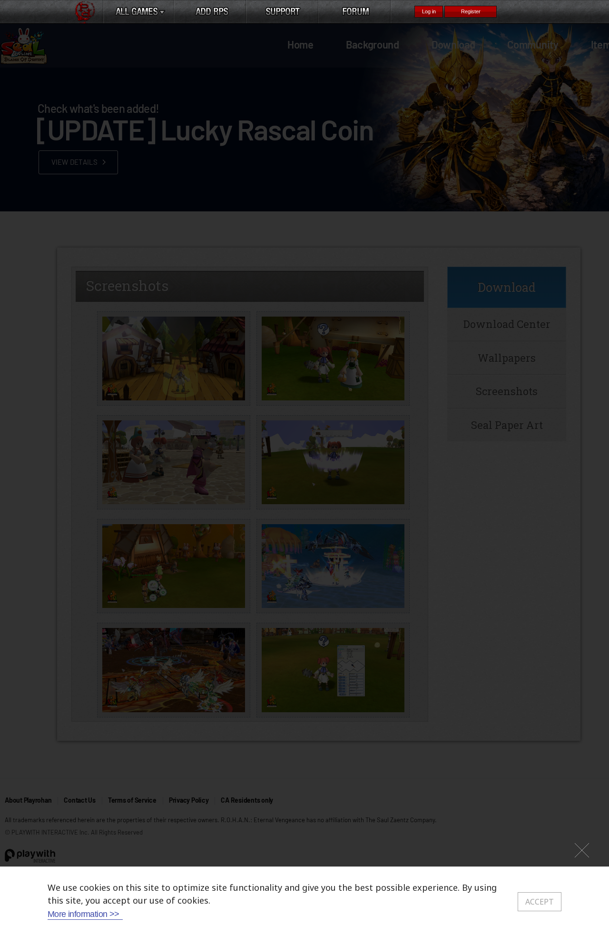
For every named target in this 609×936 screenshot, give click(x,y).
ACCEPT (539, 901)
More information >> (83, 914)
